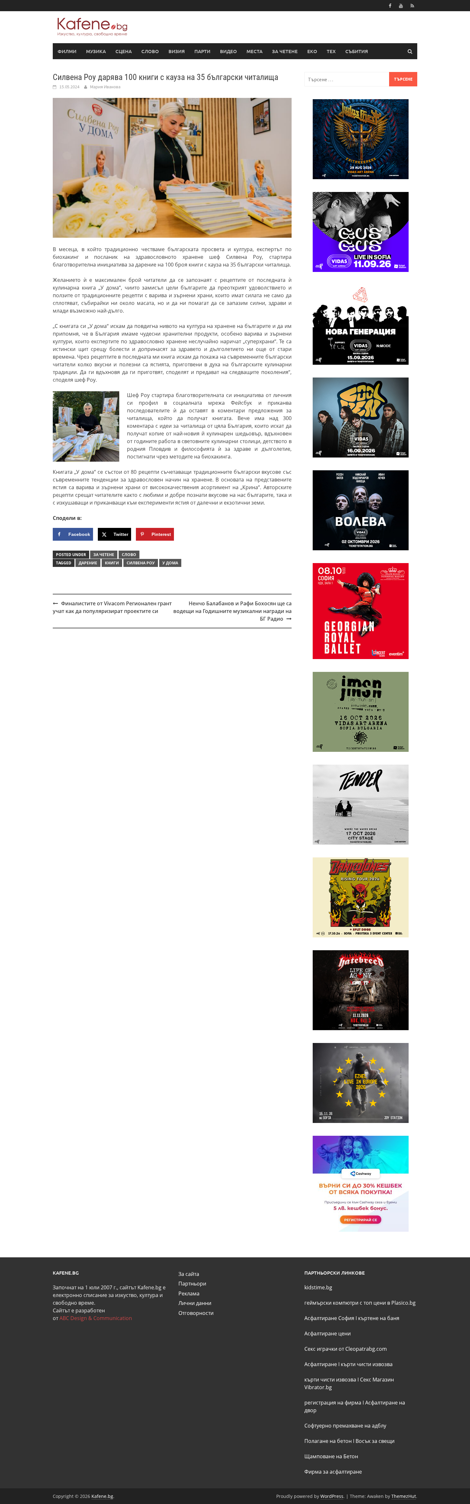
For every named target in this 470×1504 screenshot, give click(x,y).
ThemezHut (403, 1496)
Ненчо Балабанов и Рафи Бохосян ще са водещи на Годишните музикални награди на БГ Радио (232, 611)
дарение (88, 563)
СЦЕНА (123, 51)
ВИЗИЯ (176, 51)
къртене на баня (378, 1318)
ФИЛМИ (67, 51)
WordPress (331, 1496)
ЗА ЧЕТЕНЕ (285, 51)
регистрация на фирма (332, 1402)
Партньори (192, 1283)
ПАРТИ (202, 51)
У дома (170, 563)
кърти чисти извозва (367, 1364)
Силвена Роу (141, 563)
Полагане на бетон (328, 1440)
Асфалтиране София (329, 1318)
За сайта (188, 1273)
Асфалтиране (320, 1364)
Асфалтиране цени (327, 1333)
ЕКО (312, 51)
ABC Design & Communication (95, 1318)
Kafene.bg (102, 1496)
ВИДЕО (228, 51)
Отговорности (196, 1313)
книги (112, 563)
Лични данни (194, 1303)
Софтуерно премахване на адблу (345, 1425)
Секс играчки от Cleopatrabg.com (345, 1348)
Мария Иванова (105, 87)
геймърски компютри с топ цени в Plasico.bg (360, 1302)
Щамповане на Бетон (331, 1456)
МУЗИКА (96, 51)
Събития (356, 51)
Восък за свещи (375, 1440)
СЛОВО (150, 51)
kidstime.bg (318, 1287)
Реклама (189, 1293)
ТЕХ (331, 51)
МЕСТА (254, 51)
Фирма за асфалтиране (333, 1471)
